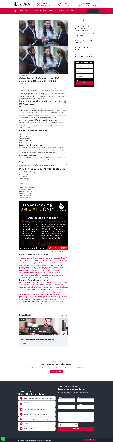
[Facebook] (85, 440)
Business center (23, 296)
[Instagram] (88, 440)
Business (23, 319)
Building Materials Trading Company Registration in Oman (49, 268)
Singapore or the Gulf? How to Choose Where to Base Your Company (83, 48)
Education (56, 272)
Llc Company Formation (48, 274)
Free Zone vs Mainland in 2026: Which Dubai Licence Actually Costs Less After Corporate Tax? (83, 55)
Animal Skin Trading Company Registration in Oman (35, 260)
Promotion (36, 275)
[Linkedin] (91, 440)
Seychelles (22, 277)
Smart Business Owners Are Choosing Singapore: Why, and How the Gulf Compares (83, 28)
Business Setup (23, 75)
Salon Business (59, 275)
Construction (64, 270)
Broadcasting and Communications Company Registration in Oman (35, 267)
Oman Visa (27, 275)
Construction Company (25, 272)
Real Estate (42, 275)
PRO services (45, 94)
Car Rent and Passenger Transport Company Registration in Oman (43, 270)
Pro (32, 275)
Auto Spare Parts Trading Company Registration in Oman (38, 262)
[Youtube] (94, 440)
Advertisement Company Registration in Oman (30, 257)
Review (53, 275)
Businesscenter (23, 270)
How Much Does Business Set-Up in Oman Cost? (38, 339)
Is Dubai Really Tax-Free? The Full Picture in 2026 (84, 34)
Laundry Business (37, 274)
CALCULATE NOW (56, 371)
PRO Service (47, 87)
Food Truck (29, 274)
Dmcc (44, 272)
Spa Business (28, 277)
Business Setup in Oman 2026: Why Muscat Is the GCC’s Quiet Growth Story (83, 41)
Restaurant (48, 275)
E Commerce (50, 272)
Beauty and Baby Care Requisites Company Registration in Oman (46, 265)
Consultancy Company (37, 272)
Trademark (45, 277)
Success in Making (37, 277)
